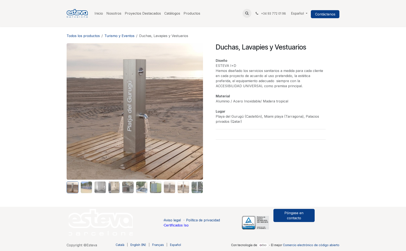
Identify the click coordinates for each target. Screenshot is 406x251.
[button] (247, 13)
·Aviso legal (172, 220)
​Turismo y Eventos (119, 36)
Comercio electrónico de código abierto (311, 245)
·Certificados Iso (176, 225)
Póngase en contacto (293, 215)
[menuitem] (99, 13)
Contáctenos (325, 14)
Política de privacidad (203, 220)
